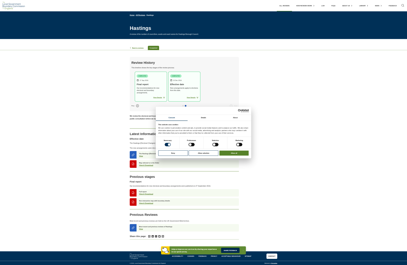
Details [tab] (203, 118)
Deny (173, 153)
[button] (183, 106)
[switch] (192, 144)
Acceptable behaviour (230, 256)
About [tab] (235, 118)
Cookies (190, 256)
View (141, 156)
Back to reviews (138, 48)
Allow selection (203, 153)
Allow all (234, 153)
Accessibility (177, 256)
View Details (157, 97)
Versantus (274, 263)
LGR (323, 6)
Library (362, 6)
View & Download (146, 165)
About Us (346, 6)
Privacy (214, 256)
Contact (271, 256)
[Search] (402, 6)
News (377, 6)
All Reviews (284, 6)
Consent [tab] (172, 118)
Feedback (393, 6)
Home (132, 15)
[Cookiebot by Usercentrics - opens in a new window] (239, 110)
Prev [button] (133, 106)
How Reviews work (304, 6)
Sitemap (248, 256)
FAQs (333, 6)
